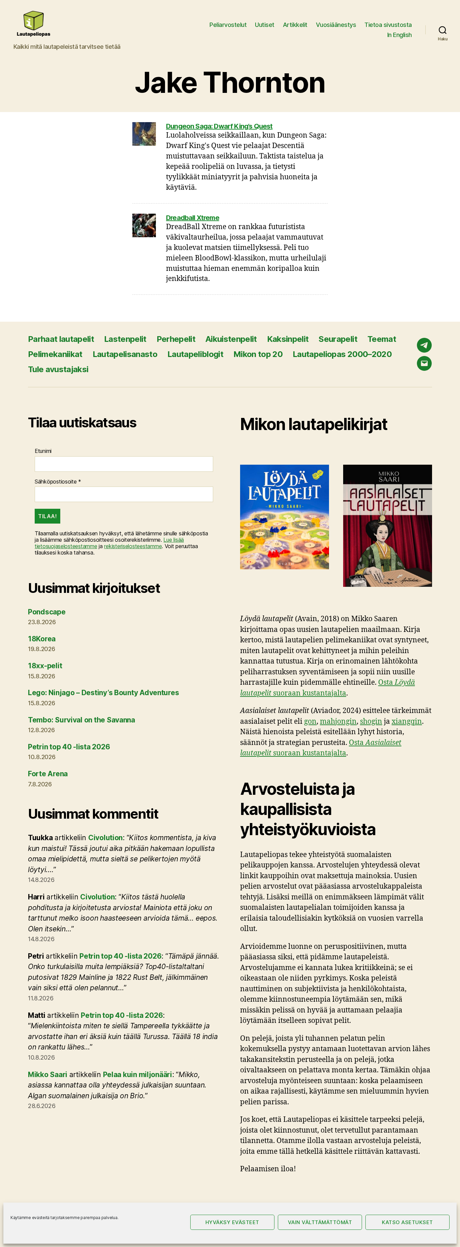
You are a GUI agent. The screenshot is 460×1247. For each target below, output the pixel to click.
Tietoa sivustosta (388, 24)
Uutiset (264, 24)
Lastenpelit (125, 339)
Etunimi (43, 451)
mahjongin (338, 721)
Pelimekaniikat (55, 354)
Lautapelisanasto (125, 354)
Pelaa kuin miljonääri (137, 1074)
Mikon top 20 (258, 354)
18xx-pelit (45, 666)
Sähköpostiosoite (58, 481)
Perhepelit (176, 339)
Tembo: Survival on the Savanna (81, 720)
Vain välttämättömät (320, 1222)
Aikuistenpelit (231, 339)
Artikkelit (295, 24)
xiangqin (407, 721)
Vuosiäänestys (336, 24)
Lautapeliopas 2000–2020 (342, 354)
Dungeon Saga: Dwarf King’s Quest (219, 126)
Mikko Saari (47, 1074)
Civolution (105, 837)
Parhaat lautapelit (61, 339)
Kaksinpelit (288, 339)
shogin (371, 721)
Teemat (381, 339)
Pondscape (47, 612)
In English (399, 34)
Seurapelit (338, 339)
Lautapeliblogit (195, 354)
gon (310, 721)
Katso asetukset (407, 1222)
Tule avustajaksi (58, 369)
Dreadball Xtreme (192, 218)
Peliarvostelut (228, 24)
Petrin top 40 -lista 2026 (69, 747)
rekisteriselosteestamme (133, 546)
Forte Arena (48, 774)
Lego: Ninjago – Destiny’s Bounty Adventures (103, 692)
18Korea (42, 639)
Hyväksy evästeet (232, 1222)
